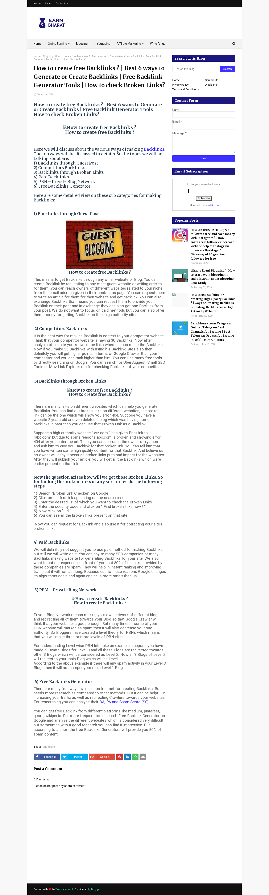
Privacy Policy (180, 84)
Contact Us (62, 3)
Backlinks (154, 149)
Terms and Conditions (185, 89)
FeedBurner (212, 205)
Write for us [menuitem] (157, 43)
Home (37, 3)
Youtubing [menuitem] (103, 43)
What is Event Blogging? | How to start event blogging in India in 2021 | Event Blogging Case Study (213, 277)
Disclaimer (211, 84)
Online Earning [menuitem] (57, 43)
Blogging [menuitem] (82, 43)
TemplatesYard (64, 889)
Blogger (95, 889)
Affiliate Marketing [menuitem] (129, 43)
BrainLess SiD (45, 94)
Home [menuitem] (38, 43)
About (48, 3)
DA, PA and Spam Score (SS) (124, 702)
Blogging (48, 56)
